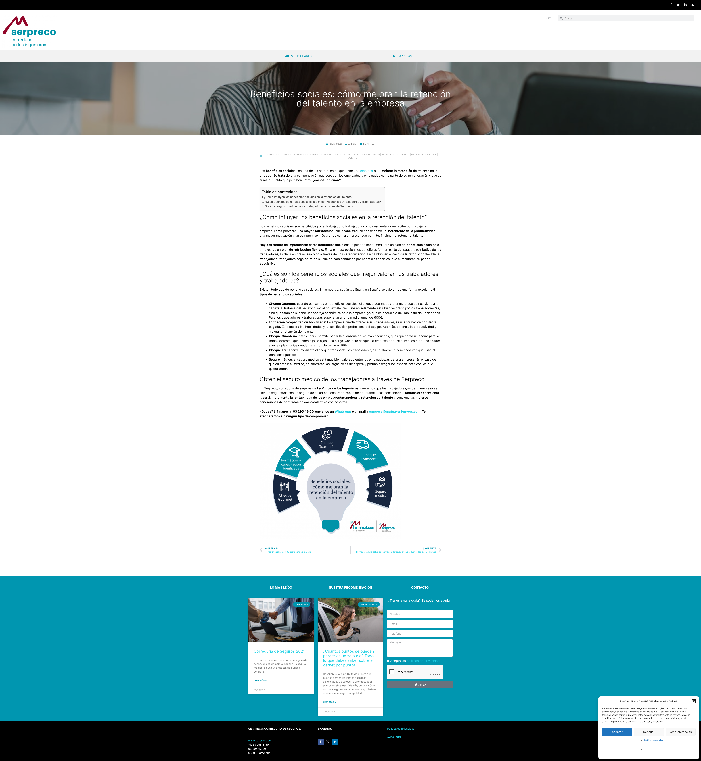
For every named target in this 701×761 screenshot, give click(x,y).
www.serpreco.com (260, 740)
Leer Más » (260, 680)
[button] (694, 701)
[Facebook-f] (321, 742)
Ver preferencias (680, 732)
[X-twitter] (328, 742)
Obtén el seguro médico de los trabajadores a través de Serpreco (309, 206)
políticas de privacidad (423, 661)
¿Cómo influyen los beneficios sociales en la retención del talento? (308, 197)
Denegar (648, 732)
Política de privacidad (401, 728)
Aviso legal (394, 737)
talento (352, 157)
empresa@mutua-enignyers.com (394, 411)
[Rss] (692, 5)
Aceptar (617, 732)
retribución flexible (423, 154)
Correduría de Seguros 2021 (279, 651)
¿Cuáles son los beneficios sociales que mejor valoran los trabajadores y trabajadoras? (323, 201)
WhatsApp (343, 411)
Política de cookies (653, 740)
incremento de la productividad (340, 154)
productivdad (371, 154)
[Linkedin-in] (335, 742)
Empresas (369, 143)
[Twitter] (678, 5)
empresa (367, 171)
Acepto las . (415, 661)
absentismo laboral (279, 154)
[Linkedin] (685, 5)
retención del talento (395, 154)
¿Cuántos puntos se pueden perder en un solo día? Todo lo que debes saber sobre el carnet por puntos (348, 658)
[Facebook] (671, 5)
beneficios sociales (306, 154)
